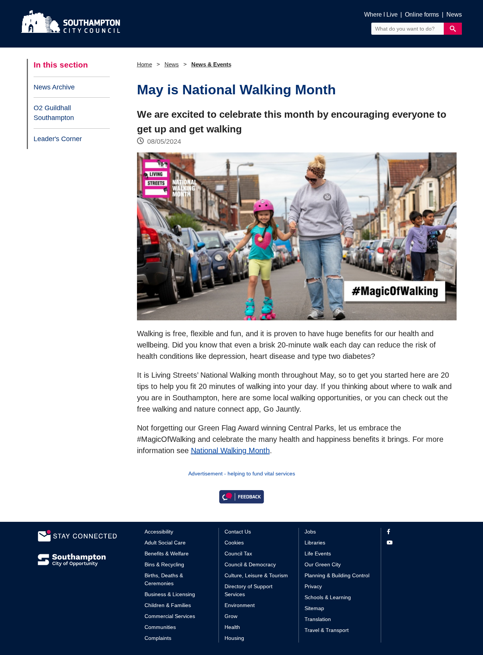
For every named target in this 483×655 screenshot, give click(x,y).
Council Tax (238, 553)
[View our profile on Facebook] (416, 532)
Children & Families (168, 605)
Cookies (234, 543)
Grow (231, 616)
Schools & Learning (328, 597)
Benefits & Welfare (167, 553)
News (454, 14)
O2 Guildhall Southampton (54, 112)
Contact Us (238, 532)
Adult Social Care (165, 543)
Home (144, 64)
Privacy (313, 586)
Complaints (158, 638)
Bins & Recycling (164, 564)
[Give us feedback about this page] (241, 496)
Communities (160, 627)
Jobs (310, 532)
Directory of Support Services (248, 590)
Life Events (318, 553)
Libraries (315, 543)
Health (232, 627)
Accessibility (159, 532)
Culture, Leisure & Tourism (256, 575)
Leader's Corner (58, 139)
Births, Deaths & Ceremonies (164, 579)
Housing (234, 638)
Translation (318, 619)
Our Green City (323, 564)
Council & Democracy (250, 564)
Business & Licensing (170, 594)
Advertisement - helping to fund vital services (241, 473)
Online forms (422, 14)
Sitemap (314, 608)
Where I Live (381, 14)
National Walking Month (230, 450)
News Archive (54, 87)
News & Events (211, 64)
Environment (240, 605)
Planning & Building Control (337, 575)
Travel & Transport (327, 630)
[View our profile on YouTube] (416, 543)
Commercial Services (170, 616)
